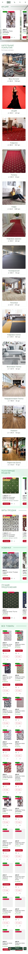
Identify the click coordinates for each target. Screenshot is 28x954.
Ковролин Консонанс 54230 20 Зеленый (9, 498)
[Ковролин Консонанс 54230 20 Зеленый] (11, 486)
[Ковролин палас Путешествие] (20, 668)
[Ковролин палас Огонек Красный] (8, 767)
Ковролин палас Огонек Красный (7, 776)
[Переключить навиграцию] (2, 2)
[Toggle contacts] (14, 2)
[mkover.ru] (8, 2)
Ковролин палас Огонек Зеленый (7, 711)
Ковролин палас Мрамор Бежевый (20, 777)
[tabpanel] (13, 25)
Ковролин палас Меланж (20, 711)
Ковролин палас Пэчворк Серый (10, 572)
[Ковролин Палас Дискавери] (11, 19)
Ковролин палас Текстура (20, 911)
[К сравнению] (14, 37)
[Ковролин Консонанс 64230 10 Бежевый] (11, 523)
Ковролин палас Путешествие (20, 677)
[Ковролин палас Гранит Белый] (8, 636)
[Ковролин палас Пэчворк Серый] (11, 560)
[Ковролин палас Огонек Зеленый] (8, 702)
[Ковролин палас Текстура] (20, 902)
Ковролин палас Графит (7, 744)
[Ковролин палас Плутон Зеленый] (11, 600)
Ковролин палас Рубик (7, 810)
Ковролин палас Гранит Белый (7, 645)
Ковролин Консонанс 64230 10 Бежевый (9, 535)
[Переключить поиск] (20, 2)
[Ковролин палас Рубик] (8, 801)
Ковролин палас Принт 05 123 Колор (20, 878)
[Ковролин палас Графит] (8, 735)
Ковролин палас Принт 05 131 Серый (7, 678)
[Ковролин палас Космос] (20, 735)
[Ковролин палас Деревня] (20, 636)
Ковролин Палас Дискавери (8, 31)
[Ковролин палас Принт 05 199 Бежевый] (8, 834)
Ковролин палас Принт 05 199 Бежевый (7, 844)
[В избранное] (12, 37)
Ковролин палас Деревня (20, 645)
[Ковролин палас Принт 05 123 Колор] (20, 868)
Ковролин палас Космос (20, 744)
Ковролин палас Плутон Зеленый (10, 612)
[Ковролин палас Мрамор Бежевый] (20, 767)
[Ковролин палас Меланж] (20, 702)
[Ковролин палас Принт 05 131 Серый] (8, 668)
